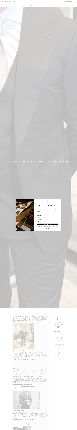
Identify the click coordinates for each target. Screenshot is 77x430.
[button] (59, 200)
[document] (38, 215)
